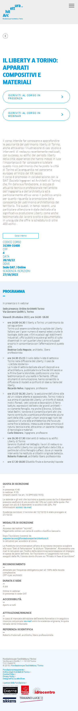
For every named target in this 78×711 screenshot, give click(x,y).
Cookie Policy (9, 674)
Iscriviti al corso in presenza (24, 97)
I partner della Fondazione (14, 683)
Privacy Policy (9, 676)
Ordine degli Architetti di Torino (16, 672)
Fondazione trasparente (13, 670)
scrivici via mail (23, 507)
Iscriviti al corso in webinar (24, 115)
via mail (28, 621)
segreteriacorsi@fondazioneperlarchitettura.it (25, 538)
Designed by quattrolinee (14, 678)
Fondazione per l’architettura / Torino (27, 665)
